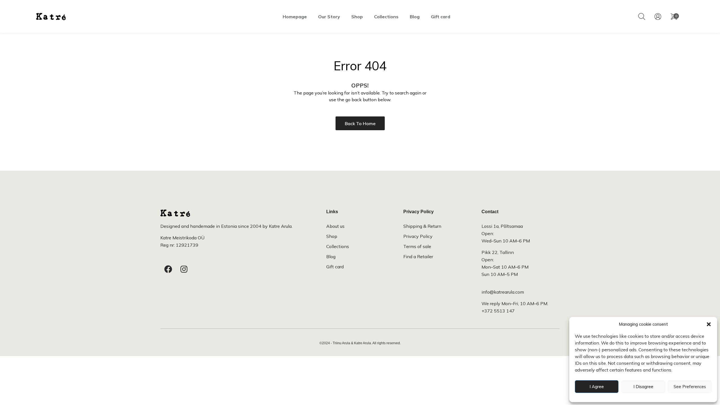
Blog (415, 16)
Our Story (329, 16)
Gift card (440, 16)
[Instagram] (184, 269)
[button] (709, 324)
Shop (357, 16)
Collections (386, 16)
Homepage (295, 16)
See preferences (690, 386)
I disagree (643, 386)
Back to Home (360, 123)
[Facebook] (168, 269)
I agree (597, 386)
